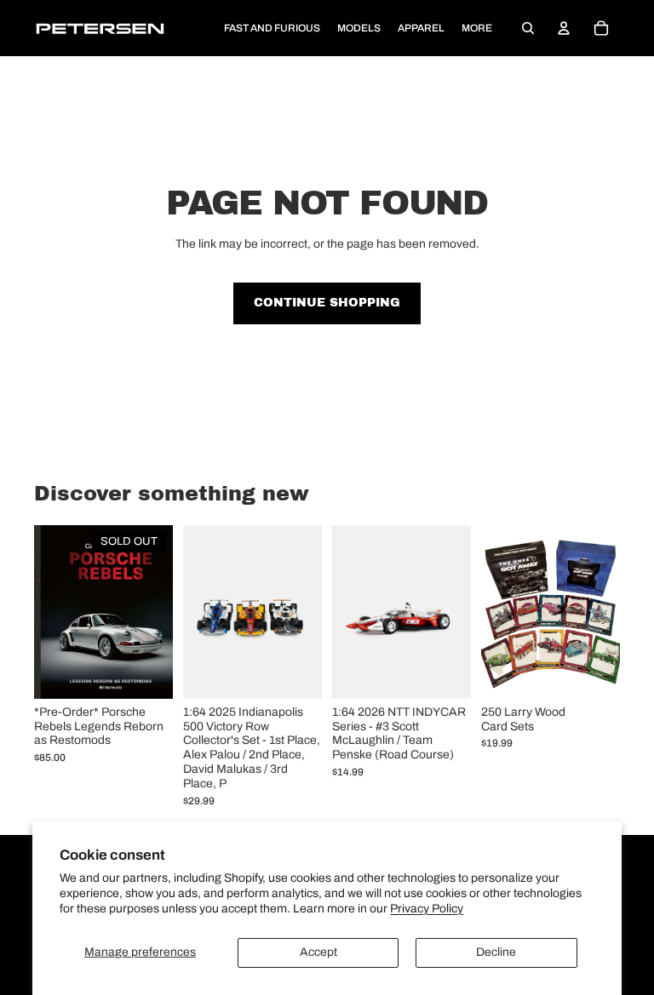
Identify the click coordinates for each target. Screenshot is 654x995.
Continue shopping (327, 302)
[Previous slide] (196, 612)
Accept (318, 952)
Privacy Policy (426, 908)
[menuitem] (477, 28)
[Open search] (528, 28)
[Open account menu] (563, 28)
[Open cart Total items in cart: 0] (601, 28)
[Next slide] (308, 612)
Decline (496, 952)
